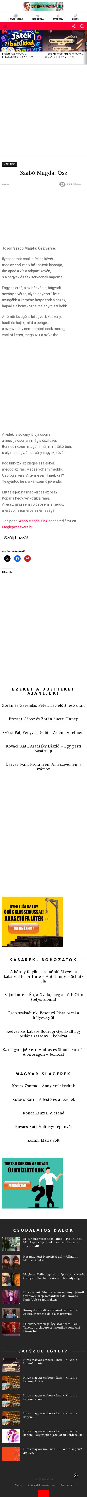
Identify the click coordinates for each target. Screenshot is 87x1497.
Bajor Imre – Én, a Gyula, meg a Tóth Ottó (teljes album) (43, 997)
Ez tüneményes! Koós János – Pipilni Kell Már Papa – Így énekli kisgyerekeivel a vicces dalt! (52, 1242)
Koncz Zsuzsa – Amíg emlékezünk (43, 1085)
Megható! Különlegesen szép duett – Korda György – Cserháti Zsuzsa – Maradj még (54, 1276)
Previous (2, 47)
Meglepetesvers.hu (17, 527)
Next (85, 47)
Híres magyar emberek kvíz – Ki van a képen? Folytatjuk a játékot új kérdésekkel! (53, 1433)
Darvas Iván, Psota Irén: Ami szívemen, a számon (43, 766)
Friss (75, 19)
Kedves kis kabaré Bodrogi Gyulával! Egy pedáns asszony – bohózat (43, 1033)
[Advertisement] (43, 110)
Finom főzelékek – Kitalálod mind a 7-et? (17, 56)
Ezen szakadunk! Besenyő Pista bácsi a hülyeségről (43, 1015)
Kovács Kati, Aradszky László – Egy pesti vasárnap (43, 748)
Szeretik (58, 19)
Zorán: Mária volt (44, 1140)
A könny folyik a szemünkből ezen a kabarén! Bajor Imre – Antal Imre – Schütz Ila (43, 976)
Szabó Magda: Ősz (33, 521)
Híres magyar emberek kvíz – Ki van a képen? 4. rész (64, 56)
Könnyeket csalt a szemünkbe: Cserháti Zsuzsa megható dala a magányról (51, 1312)
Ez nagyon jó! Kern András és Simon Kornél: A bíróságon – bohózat (43, 1052)
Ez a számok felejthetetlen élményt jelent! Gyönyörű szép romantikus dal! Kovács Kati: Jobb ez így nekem (53, 1295)
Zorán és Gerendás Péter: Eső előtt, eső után (43, 705)
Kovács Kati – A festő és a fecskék (43, 1099)
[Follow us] (74, 26)
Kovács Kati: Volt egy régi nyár (43, 1126)
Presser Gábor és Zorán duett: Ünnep (43, 718)
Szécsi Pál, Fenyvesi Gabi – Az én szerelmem (43, 732)
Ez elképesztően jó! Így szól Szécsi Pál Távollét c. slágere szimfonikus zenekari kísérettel (51, 1327)
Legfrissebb (15, 19)
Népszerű (38, 19)
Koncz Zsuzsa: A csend (43, 1113)
